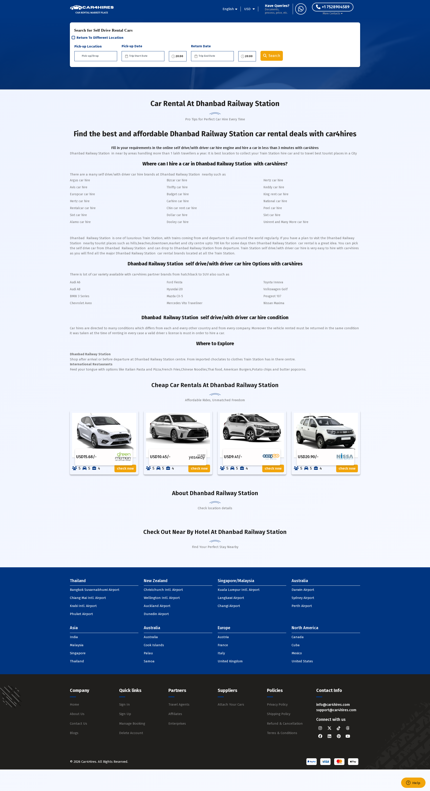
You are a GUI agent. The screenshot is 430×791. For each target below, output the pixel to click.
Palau (148, 653)
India (74, 637)
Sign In (124, 704)
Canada (298, 637)
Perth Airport (302, 606)
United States (302, 661)
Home (74, 704)
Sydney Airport (303, 598)
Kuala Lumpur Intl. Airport (239, 590)
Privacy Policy (277, 704)
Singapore (78, 653)
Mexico (297, 653)
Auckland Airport (157, 606)
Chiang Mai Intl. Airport (88, 598)
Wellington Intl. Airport (162, 598)
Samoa (149, 661)
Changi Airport (229, 606)
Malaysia (77, 645)
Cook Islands (154, 645)
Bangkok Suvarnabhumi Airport (94, 590)
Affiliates (175, 714)
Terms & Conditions (282, 733)
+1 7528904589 (335, 6)
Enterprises (177, 724)
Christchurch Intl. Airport (163, 590)
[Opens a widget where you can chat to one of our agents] (413, 783)
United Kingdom (230, 661)
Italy (221, 653)
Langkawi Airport (231, 598)
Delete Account (131, 733)
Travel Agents (178, 704)
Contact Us (78, 724)
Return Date (201, 46)
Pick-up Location (88, 46)
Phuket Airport (81, 614)
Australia (151, 637)
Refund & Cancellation (285, 724)
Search (274, 56)
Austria (223, 637)
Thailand (77, 661)
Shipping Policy (278, 714)
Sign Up (125, 714)
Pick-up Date (132, 46)
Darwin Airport (303, 590)
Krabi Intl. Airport (83, 606)
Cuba (296, 645)
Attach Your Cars (231, 704)
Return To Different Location (100, 38)
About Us (77, 714)
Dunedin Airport (156, 614)
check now (125, 468)
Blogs (74, 733)
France (223, 645)
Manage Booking (132, 724)
